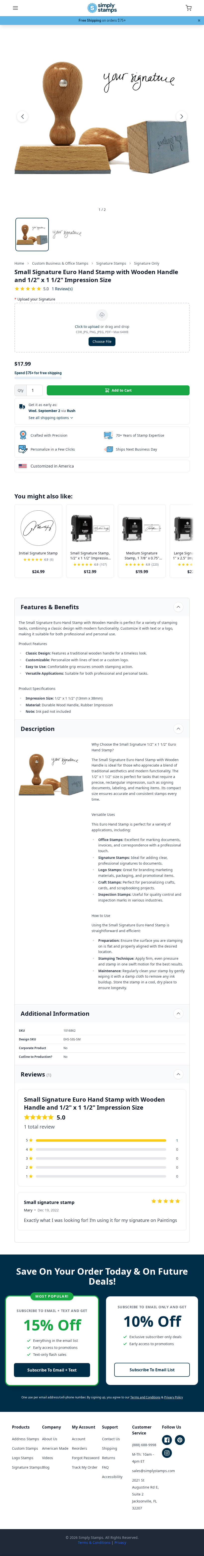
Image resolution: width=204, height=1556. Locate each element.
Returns (108, 1457)
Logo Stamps (22, 1457)
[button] (22, 116)
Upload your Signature (34, 299)
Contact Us (111, 1438)
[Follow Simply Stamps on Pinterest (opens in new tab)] (180, 1440)
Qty (20, 390)
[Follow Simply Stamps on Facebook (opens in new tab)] (167, 1440)
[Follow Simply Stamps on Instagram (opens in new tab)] (167, 1453)
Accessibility (112, 1476)
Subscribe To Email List (152, 1370)
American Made (55, 1448)
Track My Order (85, 1467)
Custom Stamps (25, 1448)
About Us (49, 1438)
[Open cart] (189, 8)
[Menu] (15, 8)
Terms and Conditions (145, 1397)
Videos (47, 1457)
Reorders (79, 1448)
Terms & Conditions (94, 1542)
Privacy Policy (173, 1397)
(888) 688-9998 (144, 1444)
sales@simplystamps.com (153, 1470)
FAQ (105, 1467)
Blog (46, 1467)
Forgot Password (86, 1457)
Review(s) (62, 289)
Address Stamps (25, 1438)
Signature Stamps (27, 1467)
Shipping (109, 1448)
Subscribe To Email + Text (52, 1370)
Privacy (120, 1542)
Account (78, 1438)
